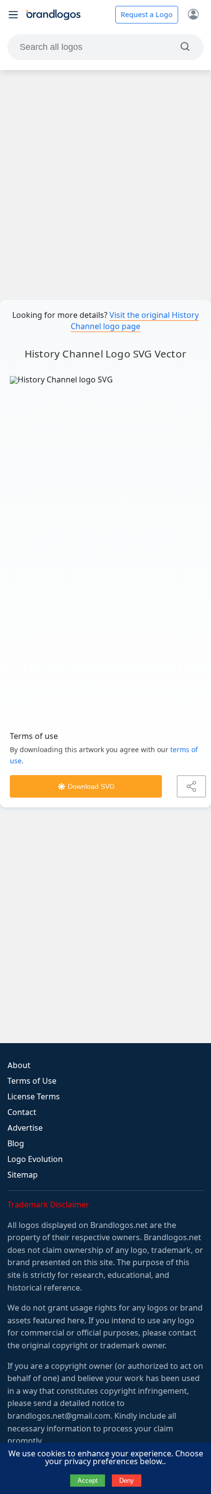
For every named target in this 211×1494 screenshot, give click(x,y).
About (18, 1065)
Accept (88, 1480)
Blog (15, 1143)
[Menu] (13, 15)
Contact (21, 1112)
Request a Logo (147, 14)
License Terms (33, 1097)
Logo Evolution (35, 1159)
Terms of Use (31, 1081)
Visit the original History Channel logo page (135, 321)
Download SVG (91, 786)
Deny (126, 1480)
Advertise (25, 1128)
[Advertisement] (105, 185)
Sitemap (22, 1175)
